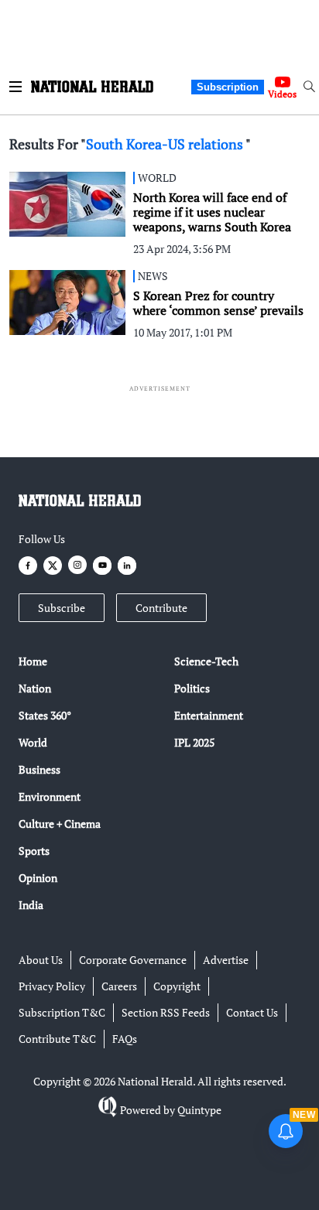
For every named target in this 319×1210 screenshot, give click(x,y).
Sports (34, 850)
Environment (50, 796)
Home (33, 661)
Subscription (228, 87)
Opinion (38, 877)
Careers (119, 986)
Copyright (177, 986)
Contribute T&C (57, 1038)
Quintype (199, 1109)
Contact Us (252, 1012)
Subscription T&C (62, 1012)
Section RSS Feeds (166, 1012)
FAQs (124, 1038)
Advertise (226, 959)
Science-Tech (206, 661)
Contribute (161, 607)
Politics (192, 688)
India (31, 904)
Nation (35, 688)
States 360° (45, 715)
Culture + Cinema (60, 823)
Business (39, 769)
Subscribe (61, 607)
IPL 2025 (194, 742)
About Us (41, 959)
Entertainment (208, 715)
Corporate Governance (133, 959)
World (33, 742)
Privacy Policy (52, 986)
